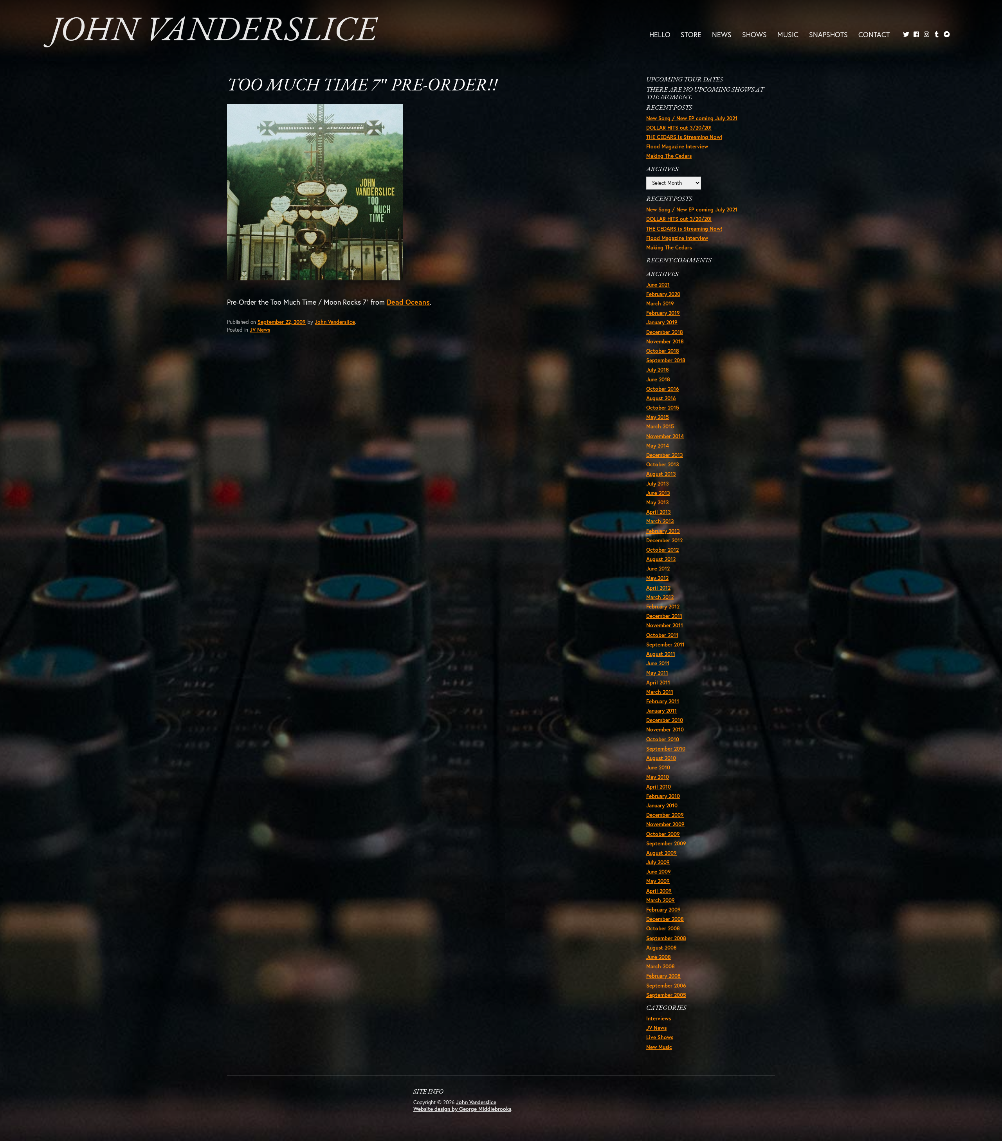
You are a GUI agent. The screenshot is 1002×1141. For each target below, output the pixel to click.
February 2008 (663, 975)
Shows (754, 34)
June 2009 (658, 871)
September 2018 (665, 360)
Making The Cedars (669, 155)
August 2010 (661, 758)
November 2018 (665, 341)
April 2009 (659, 890)
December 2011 (664, 615)
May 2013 (657, 502)
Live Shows (659, 1037)
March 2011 (659, 691)
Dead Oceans (408, 302)
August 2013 (661, 473)
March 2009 (660, 900)
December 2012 (664, 540)
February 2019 (663, 312)
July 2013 (657, 483)
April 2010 (658, 786)
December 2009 (665, 814)
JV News (260, 329)
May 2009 (658, 881)
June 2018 (658, 379)
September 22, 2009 (282, 321)
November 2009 (665, 824)
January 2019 (662, 322)
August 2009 (661, 852)
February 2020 (663, 294)
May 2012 (657, 577)
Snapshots (828, 34)
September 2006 (666, 985)
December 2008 (665, 919)
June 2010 (658, 767)
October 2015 (662, 407)
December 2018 (664, 332)
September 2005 (666, 994)
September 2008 (666, 938)
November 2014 (665, 436)
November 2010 (665, 729)
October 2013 (662, 464)
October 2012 (662, 549)
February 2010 (663, 796)
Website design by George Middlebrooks (462, 1108)
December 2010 (664, 720)
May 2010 (657, 776)
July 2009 (658, 862)
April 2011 (658, 682)
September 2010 (665, 748)
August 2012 (661, 559)
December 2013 (664, 455)
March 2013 (660, 521)
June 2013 (658, 492)
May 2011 (657, 672)
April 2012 (658, 587)
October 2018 (662, 350)
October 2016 (662, 388)
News (722, 34)
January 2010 (662, 805)
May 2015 (657, 417)
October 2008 (663, 928)
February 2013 (663, 530)
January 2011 (661, 710)
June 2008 (658, 956)
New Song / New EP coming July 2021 (691, 118)
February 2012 (662, 606)
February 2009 (663, 909)
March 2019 (660, 303)
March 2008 (660, 966)
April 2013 (658, 511)
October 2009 (663, 834)
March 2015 (660, 426)
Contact (874, 34)
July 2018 (657, 369)
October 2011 (662, 635)
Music (787, 34)
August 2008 (661, 947)
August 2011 (660, 653)
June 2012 (658, 568)
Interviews (658, 1018)
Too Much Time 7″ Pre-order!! (362, 86)
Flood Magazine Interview (677, 146)
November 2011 (664, 625)
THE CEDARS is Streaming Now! (684, 137)
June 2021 (658, 284)
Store (691, 34)
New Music (659, 1047)
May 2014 (657, 445)
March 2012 (660, 597)
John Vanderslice (213, 31)
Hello (659, 34)
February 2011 (662, 701)
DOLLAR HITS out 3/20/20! (679, 127)
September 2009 (666, 843)
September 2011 (665, 644)
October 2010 (662, 739)
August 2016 (661, 398)
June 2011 (657, 663)
